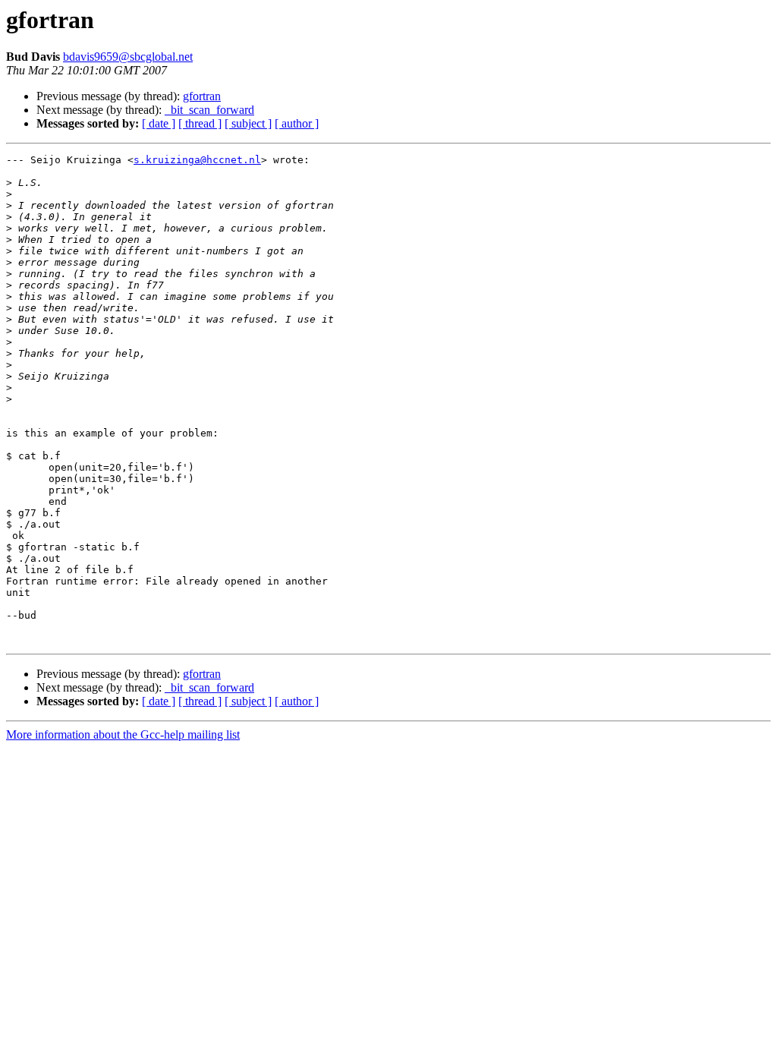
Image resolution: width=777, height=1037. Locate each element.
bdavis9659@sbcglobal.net (128, 56)
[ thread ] (200, 123)
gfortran (202, 96)
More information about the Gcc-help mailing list (123, 734)
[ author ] (297, 123)
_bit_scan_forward (209, 109)
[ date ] (158, 123)
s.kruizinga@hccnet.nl (197, 159)
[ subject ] (248, 123)
